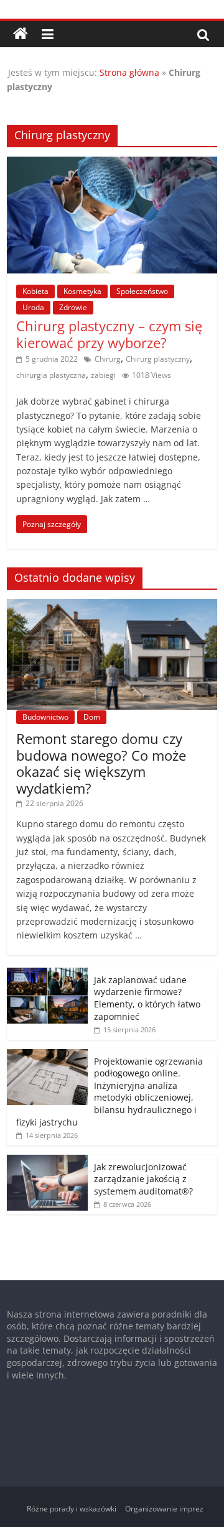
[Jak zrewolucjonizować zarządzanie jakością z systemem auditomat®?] (47, 1161)
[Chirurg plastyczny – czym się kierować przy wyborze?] (112, 164)
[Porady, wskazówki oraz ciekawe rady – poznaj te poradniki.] (20, 34)
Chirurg (108, 359)
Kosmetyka (82, 291)
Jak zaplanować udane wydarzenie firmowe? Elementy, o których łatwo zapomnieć (147, 998)
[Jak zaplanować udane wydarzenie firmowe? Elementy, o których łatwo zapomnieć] (47, 974)
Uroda (33, 307)
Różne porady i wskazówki (71, 1508)
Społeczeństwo (142, 291)
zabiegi (103, 375)
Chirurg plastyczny (158, 359)
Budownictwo (45, 717)
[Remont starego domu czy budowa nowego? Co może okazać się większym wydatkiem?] (112, 606)
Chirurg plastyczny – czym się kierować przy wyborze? (109, 333)
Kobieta (35, 291)
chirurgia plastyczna (51, 375)
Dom (91, 717)
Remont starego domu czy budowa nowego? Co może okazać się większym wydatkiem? (101, 763)
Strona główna (129, 72)
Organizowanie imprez (164, 1508)
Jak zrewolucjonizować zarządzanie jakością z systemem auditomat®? (143, 1179)
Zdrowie (73, 307)
